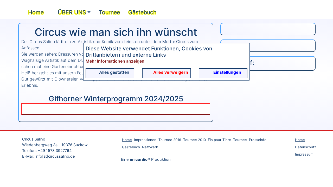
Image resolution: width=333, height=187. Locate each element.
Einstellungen (227, 72)
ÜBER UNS (71, 65)
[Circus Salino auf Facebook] (267, 98)
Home (35, 65)
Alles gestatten (114, 72)
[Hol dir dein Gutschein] (267, 82)
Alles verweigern (170, 72)
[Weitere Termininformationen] (116, 162)
